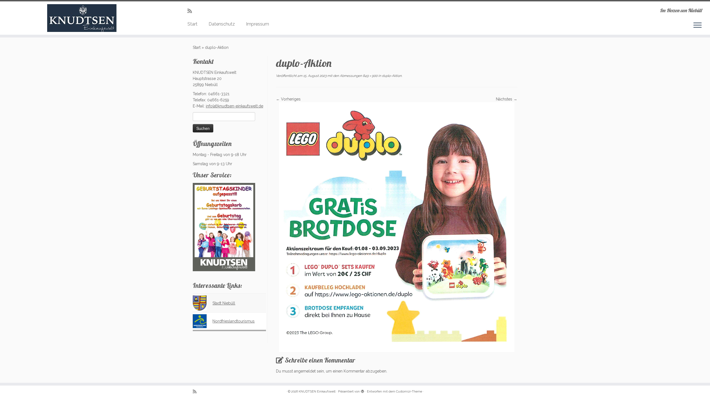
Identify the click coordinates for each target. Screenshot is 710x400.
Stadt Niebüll (223, 303)
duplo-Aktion (391, 76)
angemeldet (305, 371)
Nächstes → (506, 99)
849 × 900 (369, 76)
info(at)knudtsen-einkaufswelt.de (234, 106)
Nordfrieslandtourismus (233, 321)
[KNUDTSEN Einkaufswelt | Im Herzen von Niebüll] (82, 18)
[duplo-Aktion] (396, 227)
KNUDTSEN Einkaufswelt (317, 391)
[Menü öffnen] (697, 25)
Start (192, 24)
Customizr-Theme (409, 391)
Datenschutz (222, 24)
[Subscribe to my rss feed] (191, 11)
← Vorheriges (288, 99)
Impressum (257, 24)
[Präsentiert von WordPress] (362, 391)
